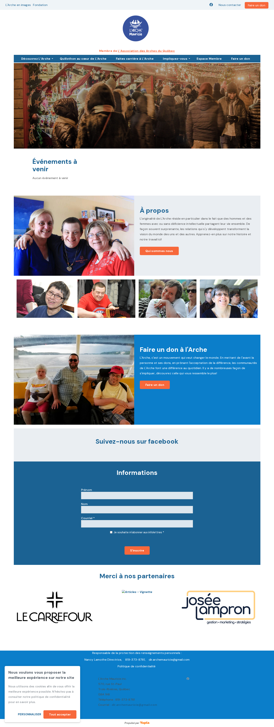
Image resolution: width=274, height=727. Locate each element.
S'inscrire (137, 550)
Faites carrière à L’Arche (135, 59)
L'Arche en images (18, 5)
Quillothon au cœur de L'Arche (83, 59)
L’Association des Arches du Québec (146, 51)
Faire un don (256, 5)
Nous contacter (230, 5)
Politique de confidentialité (137, 666)
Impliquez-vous (175, 59)
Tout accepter (60, 714)
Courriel (88, 518)
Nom (84, 504)
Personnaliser (29, 714)
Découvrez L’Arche (35, 59)
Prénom (86, 490)
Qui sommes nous (159, 251)
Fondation (40, 5)
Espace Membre (209, 59)
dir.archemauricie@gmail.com (134, 705)
